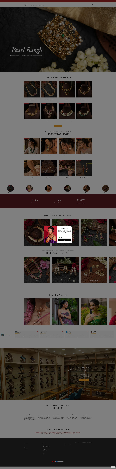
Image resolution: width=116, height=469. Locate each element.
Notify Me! (64, 240)
